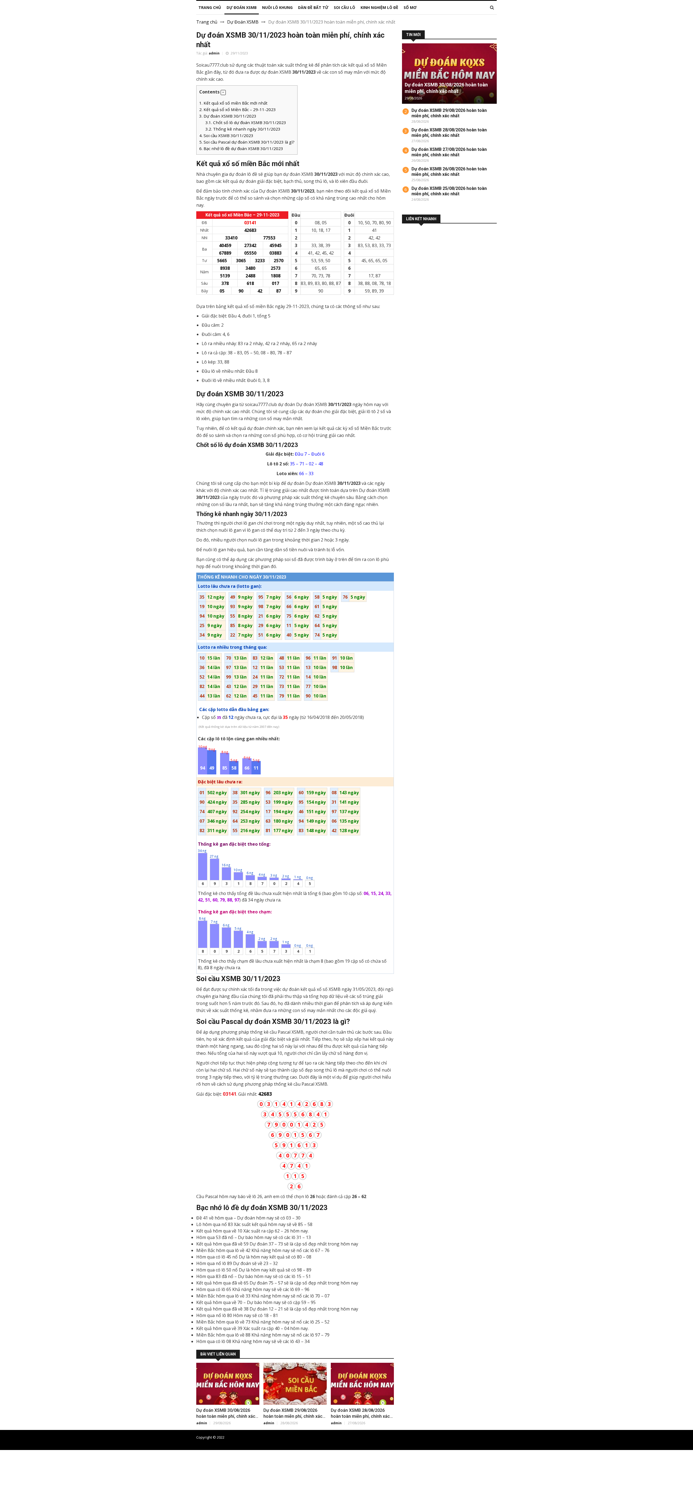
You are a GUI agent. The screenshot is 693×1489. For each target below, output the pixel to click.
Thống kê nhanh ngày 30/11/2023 (242, 129)
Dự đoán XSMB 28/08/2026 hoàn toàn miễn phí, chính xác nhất (360, 1416)
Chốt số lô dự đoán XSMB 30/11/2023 (245, 122)
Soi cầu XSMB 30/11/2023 (226, 135)
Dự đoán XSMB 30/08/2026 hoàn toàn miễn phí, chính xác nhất (225, 1416)
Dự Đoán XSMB (243, 22)
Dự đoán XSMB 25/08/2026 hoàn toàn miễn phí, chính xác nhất (449, 191)
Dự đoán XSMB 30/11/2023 (227, 116)
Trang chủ (206, 22)
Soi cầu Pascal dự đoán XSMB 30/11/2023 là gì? (247, 142)
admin (214, 53)
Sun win (8, 1486)
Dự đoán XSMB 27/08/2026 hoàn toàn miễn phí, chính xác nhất (449, 152)
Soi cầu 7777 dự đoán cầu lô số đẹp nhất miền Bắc (456, 1437)
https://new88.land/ (252, 1466)
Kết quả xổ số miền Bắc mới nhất (233, 103)
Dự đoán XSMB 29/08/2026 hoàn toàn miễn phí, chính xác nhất (292, 1416)
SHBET (7, 1466)
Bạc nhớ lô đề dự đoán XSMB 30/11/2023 (241, 148)
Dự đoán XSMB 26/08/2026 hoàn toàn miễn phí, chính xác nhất (449, 171)
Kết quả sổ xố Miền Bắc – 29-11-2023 (237, 109)
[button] (223, 92)
